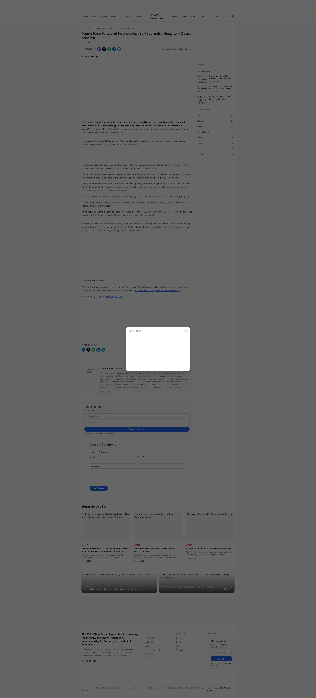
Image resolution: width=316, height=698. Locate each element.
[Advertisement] (158, 351)
